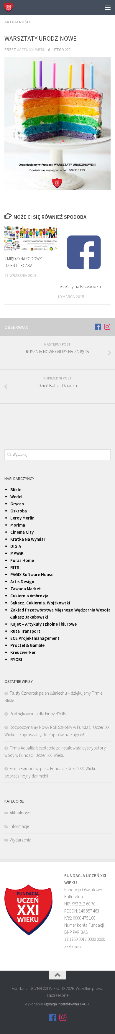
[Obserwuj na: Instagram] (107, 326)
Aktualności (17, 21)
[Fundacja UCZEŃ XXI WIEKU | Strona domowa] (10, 7)
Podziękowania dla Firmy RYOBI (38, 713)
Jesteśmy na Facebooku (79, 286)
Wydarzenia (20, 840)
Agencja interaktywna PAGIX (67, 1004)
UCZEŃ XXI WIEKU (31, 49)
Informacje (19, 826)
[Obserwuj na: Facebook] (97, 326)
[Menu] (107, 7)
